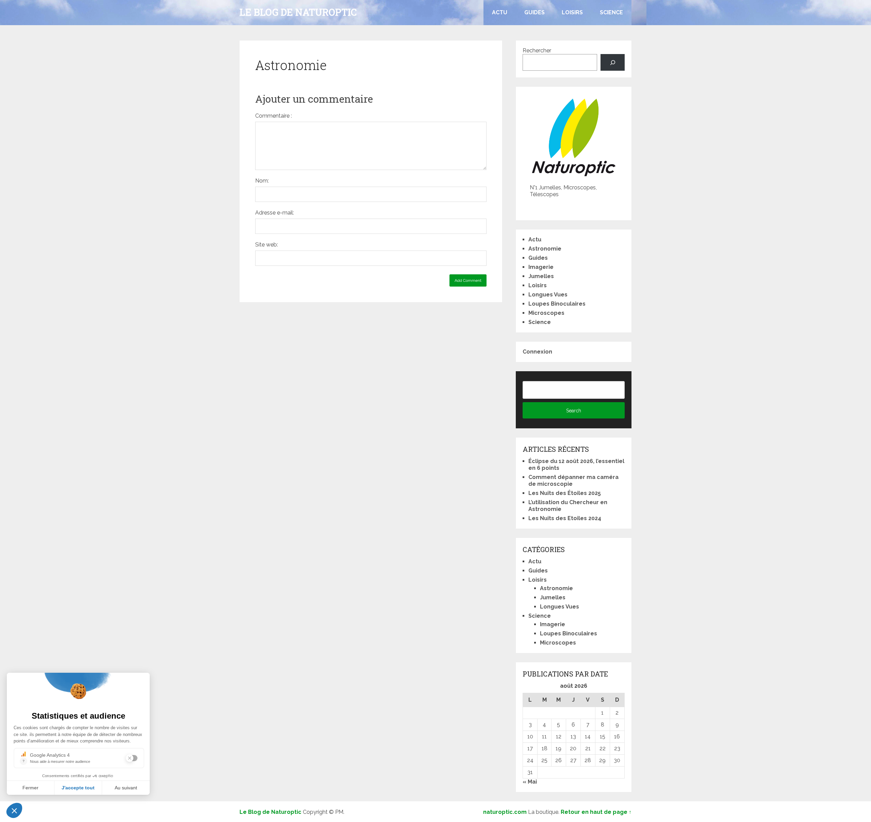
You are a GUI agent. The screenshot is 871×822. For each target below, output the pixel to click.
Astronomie (544, 248)
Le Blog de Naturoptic (298, 12)
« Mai (530, 781)
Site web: (266, 244)
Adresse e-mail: (274, 212)
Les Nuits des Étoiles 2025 (564, 493)
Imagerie (541, 267)
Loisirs (572, 12)
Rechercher (537, 50)
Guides (534, 12)
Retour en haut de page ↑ (596, 812)
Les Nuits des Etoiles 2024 (564, 518)
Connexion (537, 351)
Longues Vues (548, 294)
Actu (499, 12)
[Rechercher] (613, 62)
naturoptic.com (505, 812)
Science (611, 12)
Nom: (262, 180)
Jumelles (541, 276)
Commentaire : (273, 116)
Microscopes (546, 313)
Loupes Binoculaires (557, 304)
